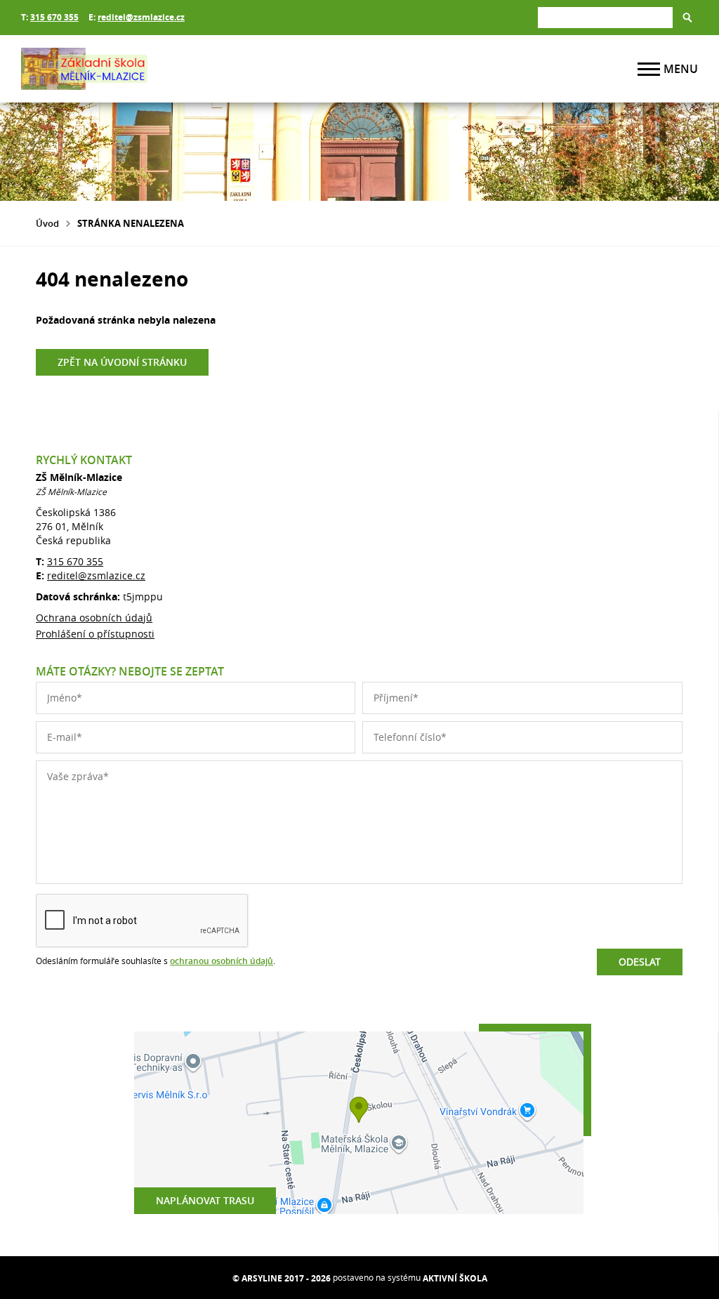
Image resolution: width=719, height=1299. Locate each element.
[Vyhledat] (687, 17)
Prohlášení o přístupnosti (95, 633)
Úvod (47, 223)
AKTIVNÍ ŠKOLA (455, 1278)
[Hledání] (605, 17)
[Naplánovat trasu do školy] (358, 1122)
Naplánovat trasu (205, 1200)
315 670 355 (54, 17)
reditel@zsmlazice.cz (141, 17)
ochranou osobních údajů (221, 961)
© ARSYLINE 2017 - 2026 (281, 1278)
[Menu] (649, 69)
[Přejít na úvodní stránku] (105, 69)
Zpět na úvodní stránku (122, 362)
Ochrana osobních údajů (94, 617)
